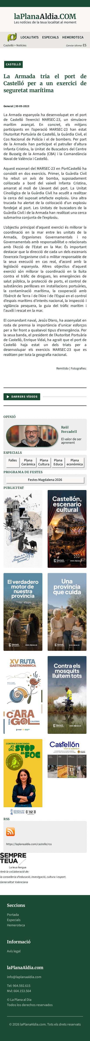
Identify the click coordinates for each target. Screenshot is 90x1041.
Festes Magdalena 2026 (45, 479)
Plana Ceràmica (28, 462)
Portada (13, 914)
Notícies (21, 45)
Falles (13, 460)
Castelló (8, 45)
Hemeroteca (72, 37)
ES (85, 45)
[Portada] (12, 37)
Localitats (30, 37)
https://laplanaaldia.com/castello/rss (29, 844)
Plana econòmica (75, 462)
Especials (50, 37)
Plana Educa (58, 462)
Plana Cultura (43, 462)
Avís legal (14, 951)
